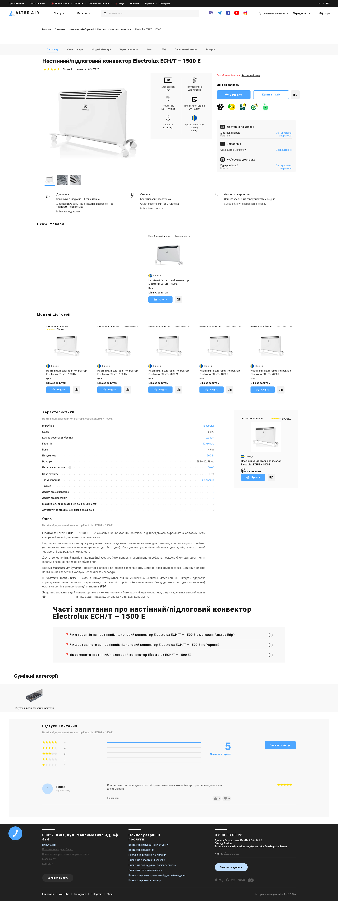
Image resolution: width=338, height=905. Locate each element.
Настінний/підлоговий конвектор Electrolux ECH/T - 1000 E (219, 372)
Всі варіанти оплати (151, 208)
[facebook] (228, 14)
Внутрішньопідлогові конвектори (34, 708)
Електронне (207, 480)
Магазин (82, 13)
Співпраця (164, 3)
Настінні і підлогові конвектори (114, 29)
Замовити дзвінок (231, 867)
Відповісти (112, 798)
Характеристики (129, 49)
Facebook (48, 894)
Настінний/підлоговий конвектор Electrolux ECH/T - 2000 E (271, 372)
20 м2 (211, 467)
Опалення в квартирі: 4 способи (147, 860)
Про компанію (16, 3)
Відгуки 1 (67, 69)
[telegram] (219, 14)
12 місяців (208, 443)
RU (319, 3)
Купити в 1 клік (271, 94)
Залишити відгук (280, 745)
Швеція (210, 437)
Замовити (236, 94)
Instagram (80, 894)
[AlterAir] (24, 13)
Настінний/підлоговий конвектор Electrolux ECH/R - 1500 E (168, 282)
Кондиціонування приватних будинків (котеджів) (157, 875)
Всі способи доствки (68, 211)
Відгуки (210, 49)
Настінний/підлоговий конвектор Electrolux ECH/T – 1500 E (261, 463)
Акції (121, 3)
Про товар (52, 49)
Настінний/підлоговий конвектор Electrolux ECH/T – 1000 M (66, 372)
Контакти (134, 3)
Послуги (59, 13)
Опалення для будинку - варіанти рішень (152, 865)
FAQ (164, 49)
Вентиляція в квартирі (141, 849)
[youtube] (236, 14)
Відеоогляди (62, 3)
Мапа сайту (49, 859)
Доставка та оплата (99, 3)
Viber (110, 894)
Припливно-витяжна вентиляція (147, 854)
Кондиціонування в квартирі (145, 880)
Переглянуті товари (186, 49)
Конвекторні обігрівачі (81, 29)
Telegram (96, 894)
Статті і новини (37, 3)
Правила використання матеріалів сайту (65, 854)
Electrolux (209, 425)
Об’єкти (78, 3)
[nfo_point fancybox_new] (69, 468)
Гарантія (149, 3)
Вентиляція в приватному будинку (148, 844)
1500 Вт (209, 455)
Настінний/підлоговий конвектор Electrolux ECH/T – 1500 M (117, 372)
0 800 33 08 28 (229, 835)
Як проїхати (49, 844)
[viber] (210, 14)
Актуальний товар (251, 75)
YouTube (64, 894)
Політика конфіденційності (57, 849)
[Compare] (178, 299)
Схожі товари (75, 49)
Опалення (60, 29)
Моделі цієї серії (101, 49)
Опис (150, 49)
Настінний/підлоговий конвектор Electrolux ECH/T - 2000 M (168, 372)
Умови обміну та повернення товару (245, 203)
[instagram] (245, 14)
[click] (295, 94)
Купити (162, 299)
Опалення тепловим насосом (145, 870)
